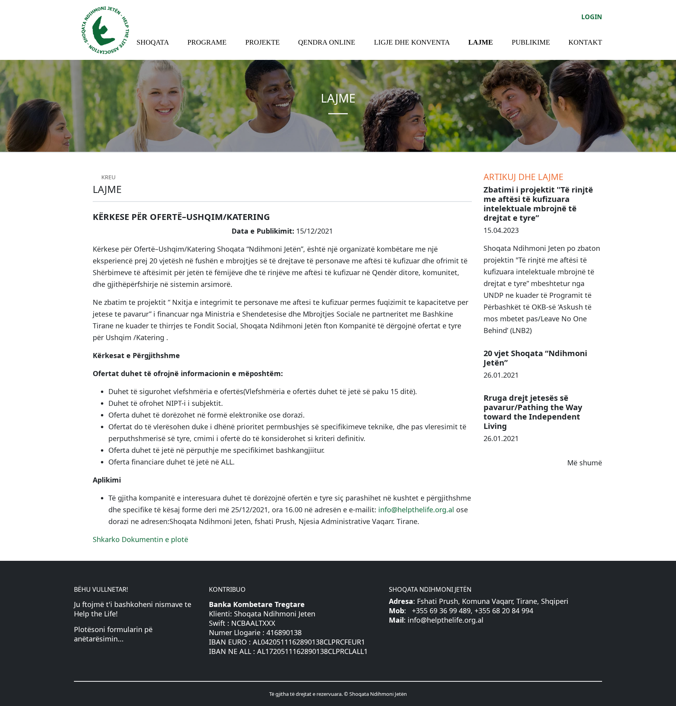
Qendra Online (326, 42)
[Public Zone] (105, 29)
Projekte (262, 42)
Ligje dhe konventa (412, 42)
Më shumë (584, 462)
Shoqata (153, 42)
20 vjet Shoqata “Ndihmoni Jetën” (535, 358)
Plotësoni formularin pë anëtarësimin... (113, 634)
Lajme (480, 42)
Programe (207, 42)
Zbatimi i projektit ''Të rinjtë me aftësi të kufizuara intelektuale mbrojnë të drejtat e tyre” (538, 203)
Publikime (531, 42)
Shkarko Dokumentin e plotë (140, 539)
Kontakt (585, 42)
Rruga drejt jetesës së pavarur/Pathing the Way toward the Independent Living (533, 412)
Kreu (108, 177)
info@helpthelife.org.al (416, 509)
